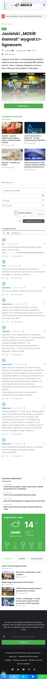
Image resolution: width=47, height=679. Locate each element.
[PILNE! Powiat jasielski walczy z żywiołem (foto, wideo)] (8, 591)
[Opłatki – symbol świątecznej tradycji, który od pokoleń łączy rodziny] (12, 128)
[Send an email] (12, 50)
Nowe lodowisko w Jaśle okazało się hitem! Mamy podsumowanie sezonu (34, 164)
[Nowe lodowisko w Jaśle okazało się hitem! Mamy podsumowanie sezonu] (34, 154)
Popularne (9, 559)
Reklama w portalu (35, 660)
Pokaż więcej (23, 106)
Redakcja (8, 660)
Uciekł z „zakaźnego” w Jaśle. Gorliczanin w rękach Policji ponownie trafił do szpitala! (28, 601)
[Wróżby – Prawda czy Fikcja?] (12, 154)
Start (5, 24)
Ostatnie (22, 559)
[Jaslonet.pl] (23, 5)
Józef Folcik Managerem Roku (14, 566)
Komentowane (36, 559)
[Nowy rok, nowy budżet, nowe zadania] (8, 575)
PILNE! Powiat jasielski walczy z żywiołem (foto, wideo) (28, 589)
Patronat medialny (23, 664)
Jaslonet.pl (8, 50)
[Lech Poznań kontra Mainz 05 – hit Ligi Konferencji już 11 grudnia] (34, 128)
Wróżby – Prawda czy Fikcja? (11, 163)
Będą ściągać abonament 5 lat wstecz (18, 582)
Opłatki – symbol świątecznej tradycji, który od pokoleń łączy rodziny (11, 139)
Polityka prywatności (20, 660)
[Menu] (44, 5)
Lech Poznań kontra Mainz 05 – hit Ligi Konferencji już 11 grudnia (34, 138)
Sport (10, 24)
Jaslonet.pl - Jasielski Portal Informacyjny (23, 656)
